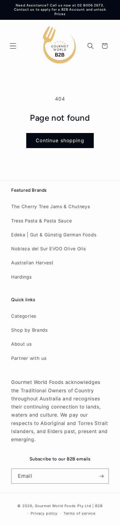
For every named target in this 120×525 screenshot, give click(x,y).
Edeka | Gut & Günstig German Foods (53, 234)
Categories (23, 316)
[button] (13, 46)
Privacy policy (44, 513)
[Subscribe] (101, 476)
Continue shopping (60, 140)
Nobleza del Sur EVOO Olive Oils (48, 248)
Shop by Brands (29, 330)
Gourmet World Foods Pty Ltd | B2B (69, 506)
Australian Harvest (32, 262)
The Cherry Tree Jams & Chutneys (50, 206)
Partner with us (28, 358)
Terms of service (79, 513)
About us (21, 344)
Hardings (21, 277)
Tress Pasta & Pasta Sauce (41, 221)
